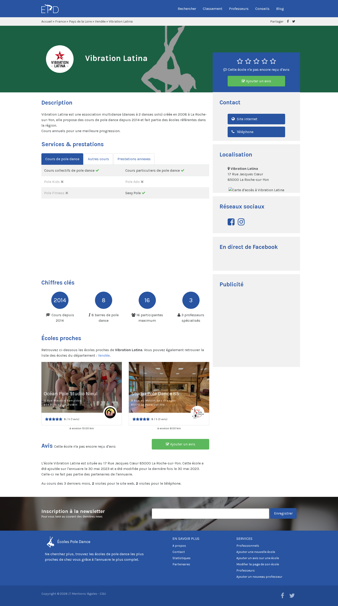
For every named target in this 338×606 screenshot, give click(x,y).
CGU (103, 594)
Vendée (100, 21)
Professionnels (247, 546)
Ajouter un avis (258, 81)
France (60, 21)
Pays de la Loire (80, 21)
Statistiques (181, 558)
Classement (212, 8)
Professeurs (239, 8)
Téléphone (244, 132)
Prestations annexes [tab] (134, 159)
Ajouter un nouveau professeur (259, 577)
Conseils (262, 8)
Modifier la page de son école (257, 564)
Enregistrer (283, 513)
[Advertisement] (256, 328)
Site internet (246, 119)
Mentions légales (84, 594)
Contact (178, 552)
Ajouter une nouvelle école (255, 552)
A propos (179, 546)
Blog (280, 8)
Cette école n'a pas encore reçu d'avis (258, 69)
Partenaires (181, 564)
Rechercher (187, 8)
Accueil (46, 21)
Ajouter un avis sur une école (257, 558)
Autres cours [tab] (98, 159)
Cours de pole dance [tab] (62, 159)
